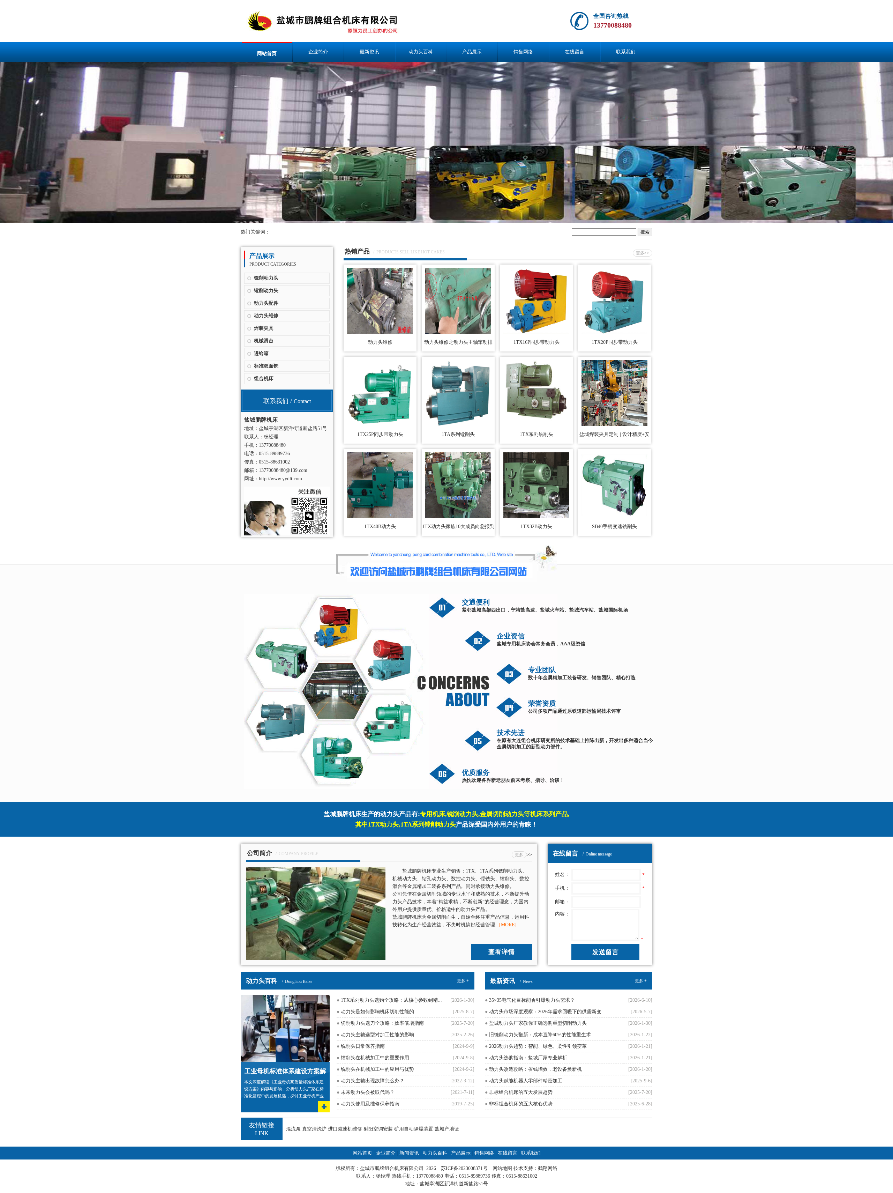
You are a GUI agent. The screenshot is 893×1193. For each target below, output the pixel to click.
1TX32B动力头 (536, 526)
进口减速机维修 (345, 1129)
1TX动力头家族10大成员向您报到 (458, 526)
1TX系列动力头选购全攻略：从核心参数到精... (389, 1000)
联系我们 (626, 51)
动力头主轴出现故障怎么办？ (370, 1080)
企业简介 (318, 51)
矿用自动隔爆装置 (413, 1129)
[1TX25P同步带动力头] (380, 424)
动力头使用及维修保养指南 (368, 1103)
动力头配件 (266, 303)
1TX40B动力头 (380, 526)
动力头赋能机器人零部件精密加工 (523, 1080)
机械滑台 (263, 340)
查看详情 (501, 951)
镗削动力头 (266, 290)
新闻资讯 (409, 1153)
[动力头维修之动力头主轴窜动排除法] (458, 332)
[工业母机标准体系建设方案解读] (285, 997)
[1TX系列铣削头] (536, 424)
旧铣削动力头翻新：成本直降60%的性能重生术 (538, 1034)
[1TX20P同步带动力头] (614, 332)
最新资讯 (369, 51)
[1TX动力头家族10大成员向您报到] (458, 516)
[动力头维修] (380, 332)
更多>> (642, 253)
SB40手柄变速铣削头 (614, 526)
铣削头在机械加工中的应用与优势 (375, 1069)
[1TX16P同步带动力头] (536, 332)
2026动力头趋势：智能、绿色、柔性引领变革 (536, 1046)
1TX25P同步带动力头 (380, 434)
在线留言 (574, 51)
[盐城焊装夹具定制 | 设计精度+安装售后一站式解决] (614, 424)
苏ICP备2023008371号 (464, 1168)
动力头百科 (420, 51)
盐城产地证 (447, 1129)
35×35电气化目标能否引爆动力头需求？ (530, 1000)
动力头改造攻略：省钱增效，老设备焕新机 (533, 1069)
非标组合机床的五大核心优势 (519, 1103)
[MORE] (508, 924)
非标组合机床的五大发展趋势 (519, 1092)
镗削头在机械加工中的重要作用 (373, 1057)
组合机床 (263, 378)
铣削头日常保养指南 (361, 1046)
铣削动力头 (266, 278)
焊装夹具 (263, 328)
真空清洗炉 (314, 1129)
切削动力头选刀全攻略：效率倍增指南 (380, 1023)
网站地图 (502, 1168)
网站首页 (267, 53)
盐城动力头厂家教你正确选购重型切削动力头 (536, 1023)
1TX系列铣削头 (536, 434)
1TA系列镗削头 (458, 434)
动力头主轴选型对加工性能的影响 (375, 1034)
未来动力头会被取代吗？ (366, 1092)
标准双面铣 (266, 366)
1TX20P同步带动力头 (615, 342)
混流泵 (293, 1129)
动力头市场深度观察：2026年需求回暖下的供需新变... (545, 1011)
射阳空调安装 (378, 1129)
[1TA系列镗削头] (458, 424)
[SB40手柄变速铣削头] (614, 516)
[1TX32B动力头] (536, 516)
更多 (519, 854)
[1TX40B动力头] (380, 516)
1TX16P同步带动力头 (536, 342)
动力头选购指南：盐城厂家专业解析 (526, 1057)
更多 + (463, 980)
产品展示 (472, 51)
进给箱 (261, 353)
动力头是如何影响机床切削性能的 (375, 1011)
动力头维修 (266, 315)
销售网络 (523, 51)
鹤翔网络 (547, 1168)
